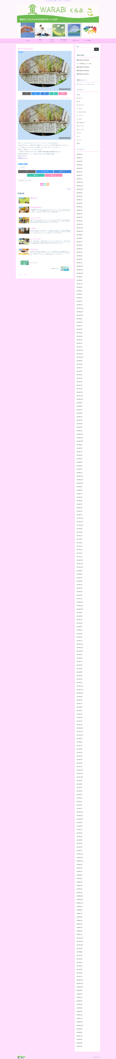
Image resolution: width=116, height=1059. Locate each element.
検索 (77, 46)
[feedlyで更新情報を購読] (44, 184)
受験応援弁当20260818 (83, 70)
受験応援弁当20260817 (83, 74)
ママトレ (21, 164)
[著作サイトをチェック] (41, 184)
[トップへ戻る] (114, 1057)
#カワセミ (25, 158)
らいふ (26, 164)
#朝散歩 (20, 158)
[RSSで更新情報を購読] (47, 184)
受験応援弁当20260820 (83, 60)
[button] (62, 93)
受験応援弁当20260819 (83, 67)
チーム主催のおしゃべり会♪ (84, 63)
